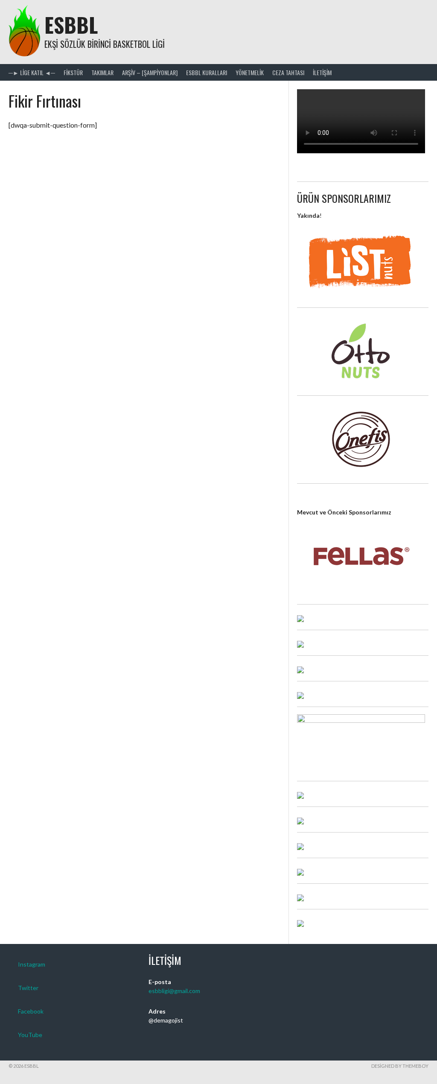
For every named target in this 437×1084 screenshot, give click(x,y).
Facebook (31, 1011)
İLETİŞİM (322, 72)
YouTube (30, 1034)
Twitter (28, 987)
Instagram (31, 964)
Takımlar (102, 72)
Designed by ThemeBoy (399, 1066)
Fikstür (73, 72)
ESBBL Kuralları (206, 72)
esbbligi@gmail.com (174, 990)
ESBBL (71, 24)
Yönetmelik (250, 72)
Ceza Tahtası (288, 72)
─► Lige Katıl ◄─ (32, 72)
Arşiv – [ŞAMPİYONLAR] (150, 72)
